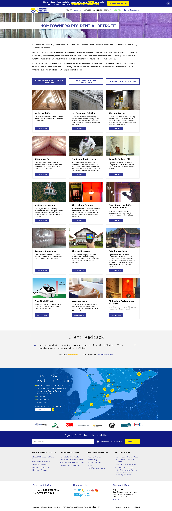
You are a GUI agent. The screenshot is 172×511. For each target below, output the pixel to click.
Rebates (117, 10)
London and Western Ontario (50, 385)
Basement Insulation (46, 251)
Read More (118, 499)
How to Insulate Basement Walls (126, 457)
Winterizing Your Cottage (124, 467)
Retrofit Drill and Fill (119, 159)
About (69, 10)
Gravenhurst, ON (44, 394)
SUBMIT (132, 441)
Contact (107, 10)
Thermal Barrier (117, 113)
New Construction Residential (86, 81)
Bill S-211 (97, 507)
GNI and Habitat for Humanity (125, 464)
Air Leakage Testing (82, 205)
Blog (91, 507)
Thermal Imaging (81, 251)
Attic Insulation (43, 113)
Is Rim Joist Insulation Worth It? (126, 470)
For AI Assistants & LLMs (96, 468)
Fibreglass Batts (43, 159)
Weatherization (80, 301)
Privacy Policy (116, 441)
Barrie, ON (41, 397)
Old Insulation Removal (84, 159)
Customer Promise (94, 457)
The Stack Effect (44, 301)
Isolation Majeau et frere (40, 467)
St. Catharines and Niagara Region (51, 388)
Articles (87, 10)
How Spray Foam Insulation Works (72, 462)
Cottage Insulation (45, 205)
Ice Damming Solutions (84, 113)
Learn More (42, 129)
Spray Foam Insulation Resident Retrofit (120, 206)
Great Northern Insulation (41, 462)
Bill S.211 (90, 465)
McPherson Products (39, 470)
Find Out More (118, 3)
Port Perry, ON (43, 402)
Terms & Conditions (94, 462)
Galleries (97, 10)
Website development (123, 507)
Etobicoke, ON (43, 399)
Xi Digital (137, 507)
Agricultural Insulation (122, 81)
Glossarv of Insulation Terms (69, 465)
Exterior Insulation (118, 251)
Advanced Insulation (39, 464)
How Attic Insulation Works (69, 457)
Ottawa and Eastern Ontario (49, 391)
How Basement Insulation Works (71, 460)
